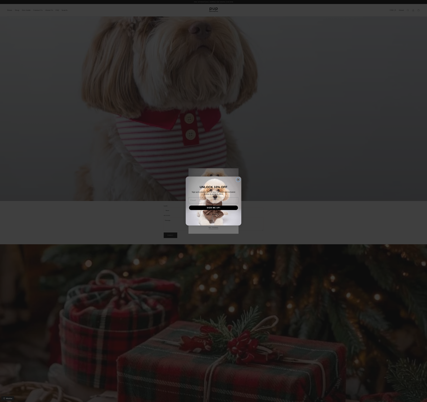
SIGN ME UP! (213, 208)
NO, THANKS (213, 214)
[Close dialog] (238, 180)
